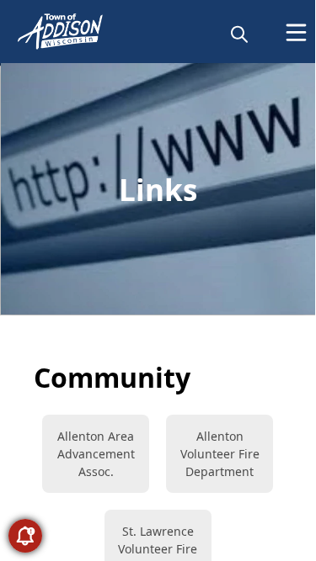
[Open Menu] (296, 32)
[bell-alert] (25, 536)
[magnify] (239, 33)
